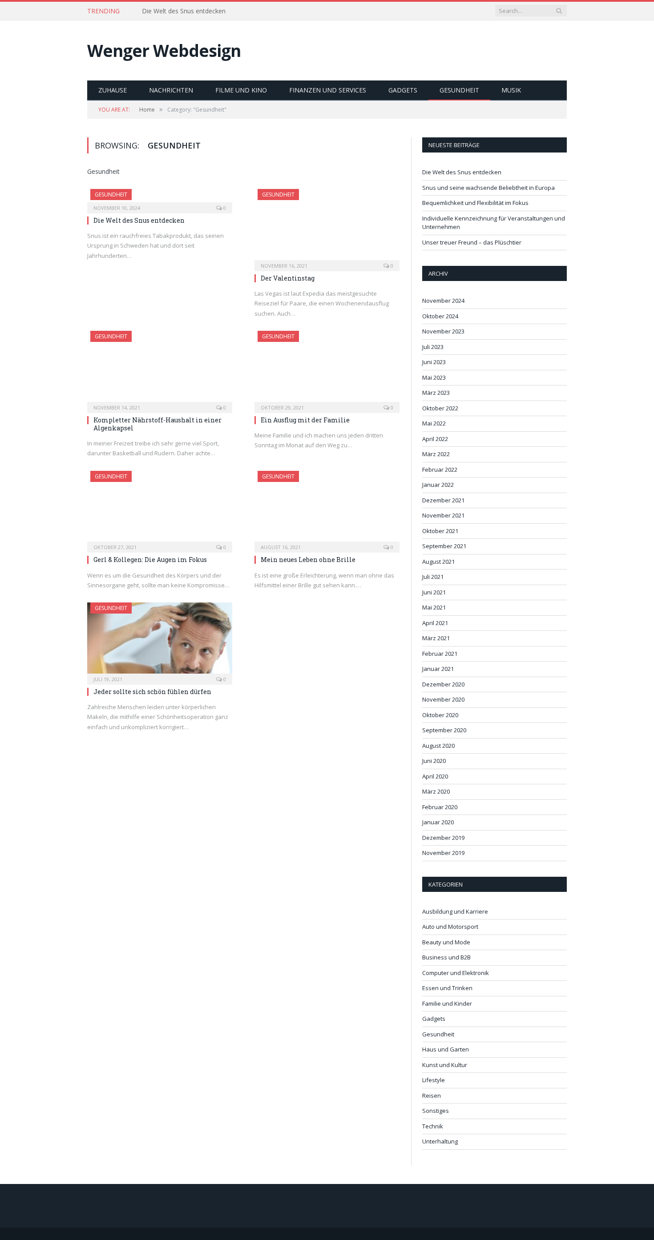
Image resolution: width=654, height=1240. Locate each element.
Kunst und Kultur (444, 1065)
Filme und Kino (241, 90)
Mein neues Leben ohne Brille (308, 559)
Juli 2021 (433, 577)
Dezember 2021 (443, 500)
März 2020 (436, 791)
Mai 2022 (434, 423)
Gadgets (402, 90)
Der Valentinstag (288, 278)
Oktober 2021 (440, 531)
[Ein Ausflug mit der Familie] (327, 369)
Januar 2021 (438, 669)
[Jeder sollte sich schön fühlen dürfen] (159, 640)
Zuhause (112, 90)
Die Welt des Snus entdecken (139, 220)
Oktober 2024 (440, 316)
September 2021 (444, 546)
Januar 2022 (438, 485)
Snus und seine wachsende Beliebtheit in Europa (211, 11)
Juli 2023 (433, 347)
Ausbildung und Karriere (455, 911)
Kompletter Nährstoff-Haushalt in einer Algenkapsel (157, 424)
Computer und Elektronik (455, 973)
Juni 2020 (434, 761)
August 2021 (438, 562)
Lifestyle (433, 1080)
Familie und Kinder (447, 1003)
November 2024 (443, 301)
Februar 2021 (439, 654)
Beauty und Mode (446, 942)
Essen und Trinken (447, 988)
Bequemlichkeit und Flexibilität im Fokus (475, 203)
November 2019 (443, 853)
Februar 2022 (439, 470)
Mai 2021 (434, 607)
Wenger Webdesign (164, 50)
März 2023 (436, 393)
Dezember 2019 (443, 838)
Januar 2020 (438, 822)
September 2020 (444, 730)
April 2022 (435, 439)
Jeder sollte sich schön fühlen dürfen (152, 691)
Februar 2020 (439, 807)
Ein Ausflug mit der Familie (305, 420)
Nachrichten (171, 90)
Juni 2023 (434, 362)
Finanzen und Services (327, 90)
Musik (511, 90)
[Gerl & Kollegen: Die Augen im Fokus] (159, 509)
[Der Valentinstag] (327, 227)
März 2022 (436, 454)
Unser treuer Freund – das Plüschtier (471, 242)
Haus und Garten (445, 1049)
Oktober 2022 (440, 408)
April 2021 (435, 623)
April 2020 (435, 776)
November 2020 (443, 699)
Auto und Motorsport (450, 927)
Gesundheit (459, 90)
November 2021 (443, 515)
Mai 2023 (434, 377)
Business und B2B (446, 957)
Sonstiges (435, 1111)
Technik (432, 1126)
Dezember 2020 (443, 684)
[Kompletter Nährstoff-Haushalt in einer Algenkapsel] (159, 369)
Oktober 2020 (440, 715)
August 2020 (438, 746)
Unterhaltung (440, 1141)
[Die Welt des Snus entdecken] (159, 198)
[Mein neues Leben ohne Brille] (327, 509)
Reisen (431, 1096)
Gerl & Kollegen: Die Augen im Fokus (150, 559)
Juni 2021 (434, 592)
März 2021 (436, 638)
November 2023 (443, 331)
